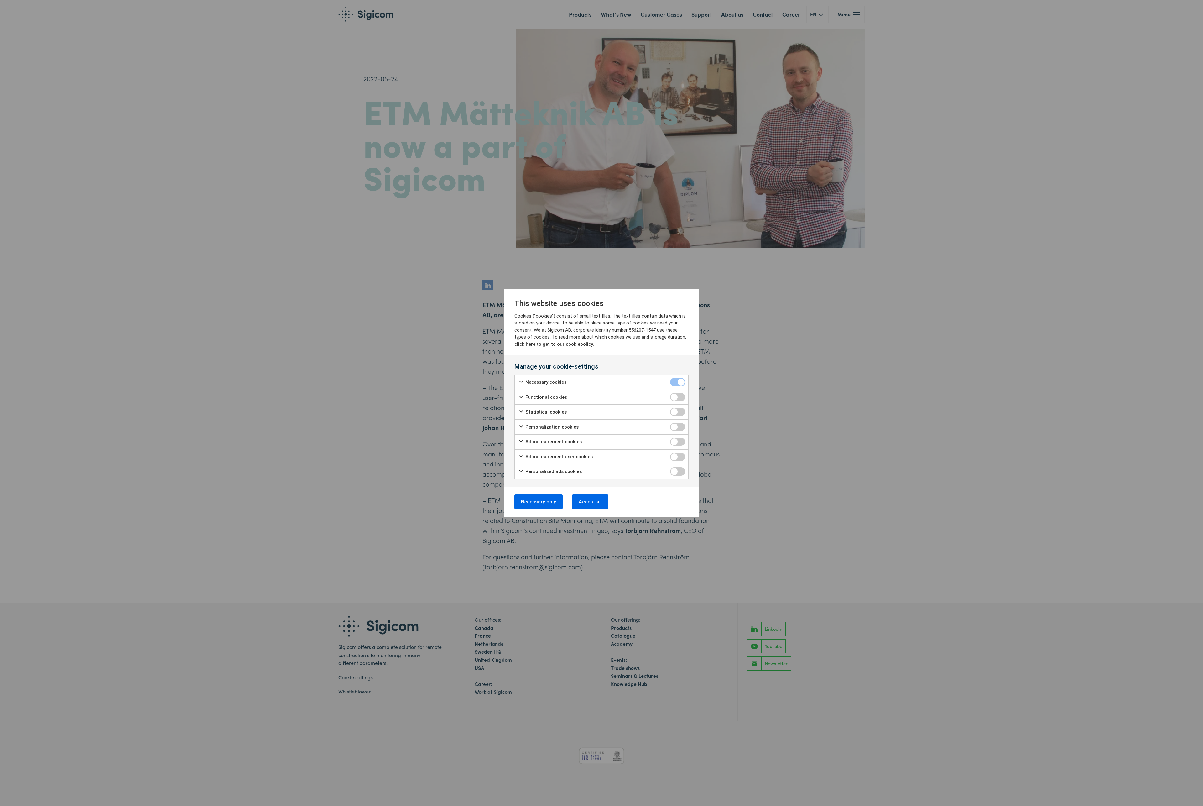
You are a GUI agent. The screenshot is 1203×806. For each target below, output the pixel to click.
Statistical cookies (545, 412)
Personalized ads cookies (553, 471)
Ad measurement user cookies (558, 457)
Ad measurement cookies (553, 442)
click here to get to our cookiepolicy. (554, 344)
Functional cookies (545, 397)
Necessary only (538, 502)
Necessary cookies (545, 382)
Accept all (590, 502)
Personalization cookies (551, 427)
